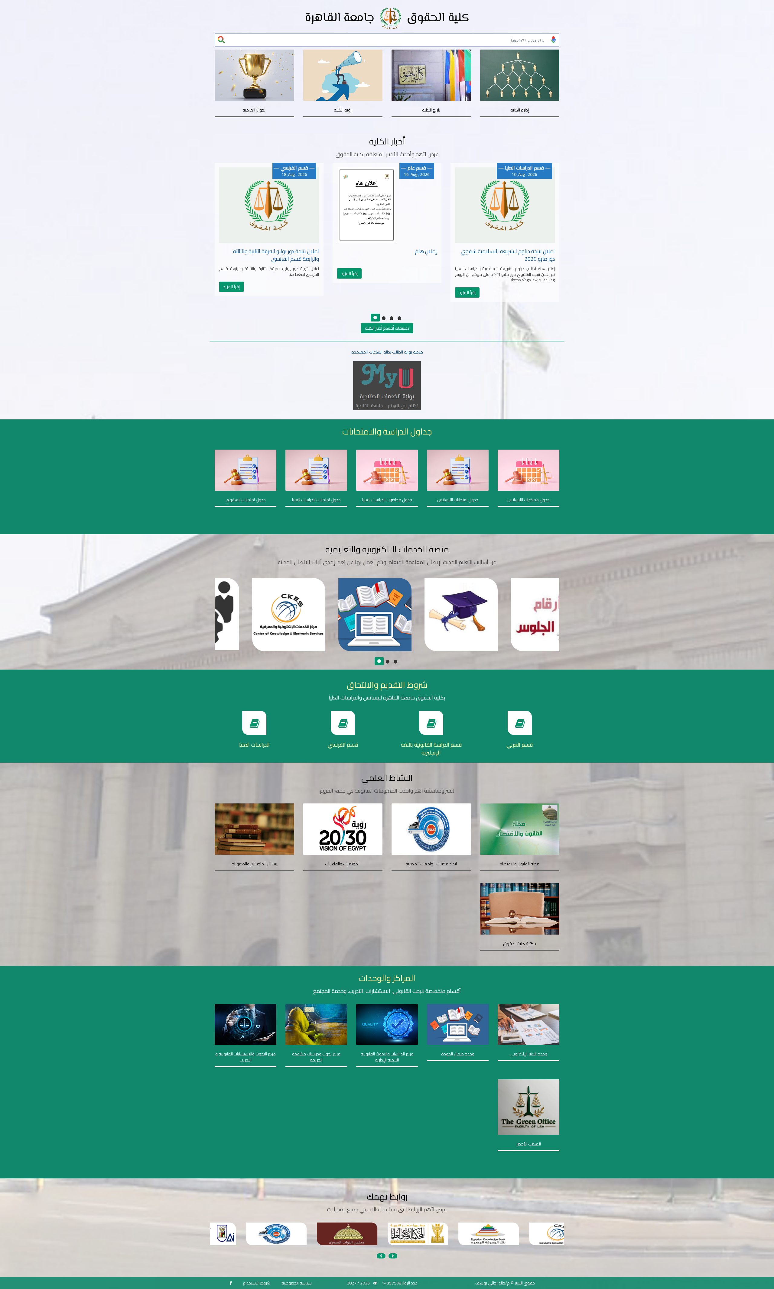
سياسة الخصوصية (296, 1283)
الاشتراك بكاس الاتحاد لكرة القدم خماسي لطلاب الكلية (510, 255)
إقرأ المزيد (231, 273)
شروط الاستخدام (256, 1283)
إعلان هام (308, 251)
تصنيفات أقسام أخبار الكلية (387, 328)
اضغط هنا (252, 624)
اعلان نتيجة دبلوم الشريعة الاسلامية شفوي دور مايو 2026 (390, 255)
